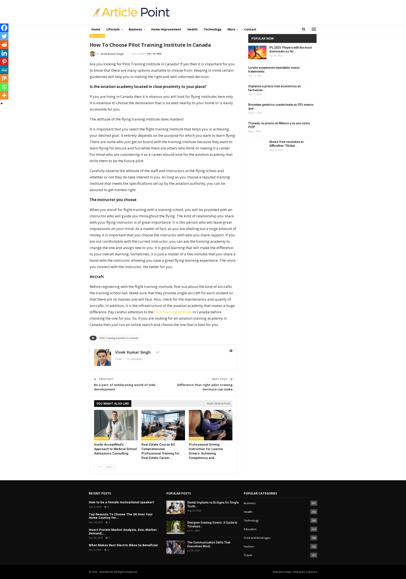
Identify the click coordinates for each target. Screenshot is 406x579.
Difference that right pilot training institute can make (205, 387)
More (231, 29)
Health (192, 29)
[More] (4, 95)
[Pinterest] (4, 61)
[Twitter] (4, 36)
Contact (250, 29)
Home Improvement (166, 29)
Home (95, 29)
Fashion (249, 546)
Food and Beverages (257, 538)
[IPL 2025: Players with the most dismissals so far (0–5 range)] (257, 52)
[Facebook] (4, 27)
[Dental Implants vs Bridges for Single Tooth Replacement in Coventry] (175, 507)
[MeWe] (4, 70)
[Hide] (1, 103)
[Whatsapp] (4, 87)
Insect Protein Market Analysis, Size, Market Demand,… (123, 531)
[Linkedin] (4, 53)
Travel (248, 555)
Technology (212, 29)
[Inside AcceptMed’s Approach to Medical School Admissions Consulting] (116, 425)
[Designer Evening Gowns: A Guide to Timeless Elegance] (175, 527)
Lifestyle (113, 29)
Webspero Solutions (305, 572)
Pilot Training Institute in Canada (119, 338)
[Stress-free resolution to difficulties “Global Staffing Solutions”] (257, 146)
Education (97, 35)
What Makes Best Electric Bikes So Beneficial (123, 545)
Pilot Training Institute (172, 311)
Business (135, 29)
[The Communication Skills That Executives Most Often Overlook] (175, 547)
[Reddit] (4, 44)
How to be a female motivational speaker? (121, 502)
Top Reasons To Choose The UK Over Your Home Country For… (121, 516)
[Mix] (4, 78)
